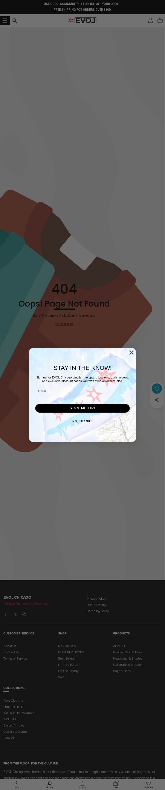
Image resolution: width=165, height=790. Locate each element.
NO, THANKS (82, 421)
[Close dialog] (131, 352)
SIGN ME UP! (83, 408)
